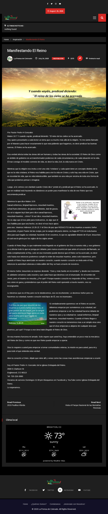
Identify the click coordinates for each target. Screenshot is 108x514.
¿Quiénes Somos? (39, 504)
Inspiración (17, 39)
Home (6, 39)
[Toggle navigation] (94, 17)
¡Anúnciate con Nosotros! (74, 504)
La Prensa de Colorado (22, 58)
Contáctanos (55, 504)
